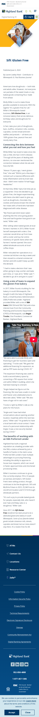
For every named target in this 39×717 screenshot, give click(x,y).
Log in (30, 17)
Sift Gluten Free (18, 113)
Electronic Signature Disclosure (19, 620)
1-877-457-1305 (19, 678)
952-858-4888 (19, 672)
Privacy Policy (19, 606)
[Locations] (26, 11)
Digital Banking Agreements (19, 642)
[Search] (30, 11)
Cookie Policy (19, 592)
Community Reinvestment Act (19, 635)
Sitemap (19, 627)
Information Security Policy (19, 599)
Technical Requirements (19, 613)
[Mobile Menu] (35, 11)
